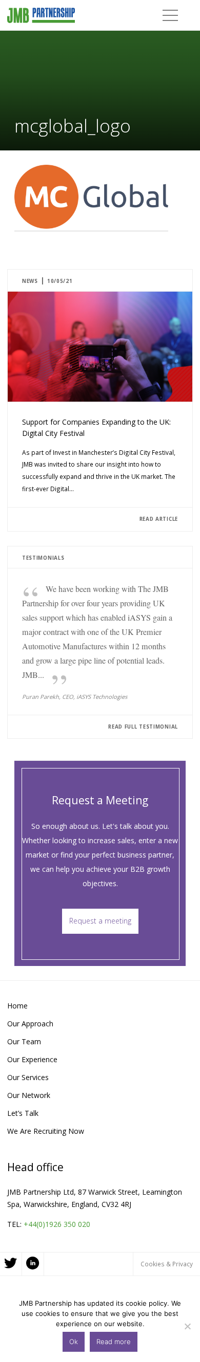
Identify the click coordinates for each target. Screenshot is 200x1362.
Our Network (28, 1095)
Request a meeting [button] (100, 921)
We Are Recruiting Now (45, 1131)
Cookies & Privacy (167, 1264)
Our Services (28, 1077)
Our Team (24, 1041)
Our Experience (32, 1059)
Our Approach (30, 1023)
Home (17, 1005)
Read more (113, 1341)
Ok (73, 1341)
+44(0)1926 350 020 (57, 1224)
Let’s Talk (22, 1113)
